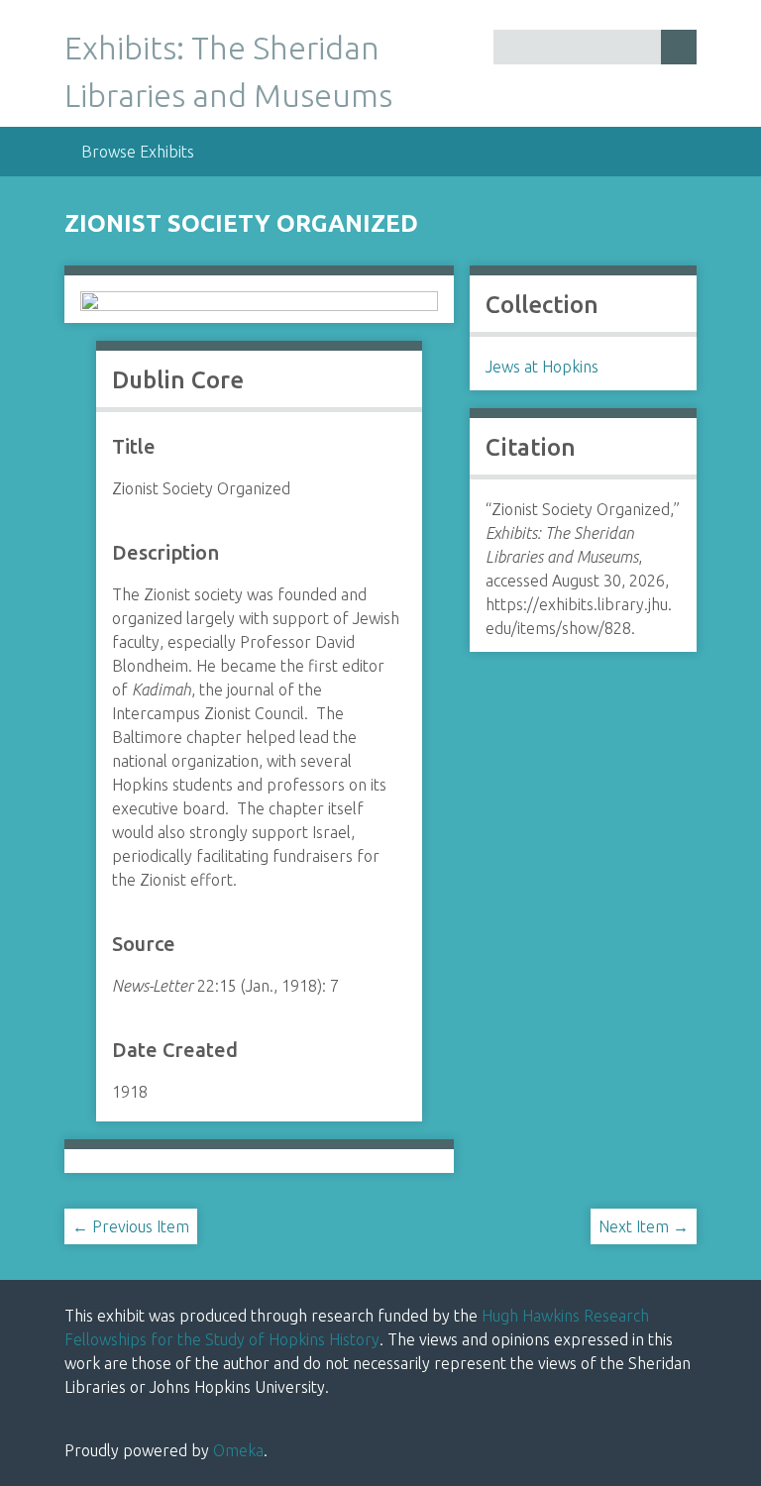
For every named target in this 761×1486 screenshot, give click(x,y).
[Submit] (679, 47)
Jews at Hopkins (542, 366)
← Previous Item (130, 1226)
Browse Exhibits (137, 151)
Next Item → (643, 1226)
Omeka (238, 1450)
